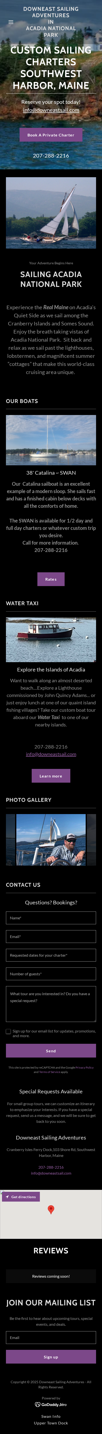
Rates (50, 579)
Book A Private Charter (50, 135)
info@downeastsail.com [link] (51, 1173)
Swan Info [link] (50, 1416)
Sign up (51, 1356)
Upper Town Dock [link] (51, 1423)
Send (51, 1050)
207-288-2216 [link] (51, 155)
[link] (51, 35)
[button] (13, 22)
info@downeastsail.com (51, 110)
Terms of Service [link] (49, 1072)
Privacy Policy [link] (85, 1067)
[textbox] (51, 917)
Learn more (51, 776)
